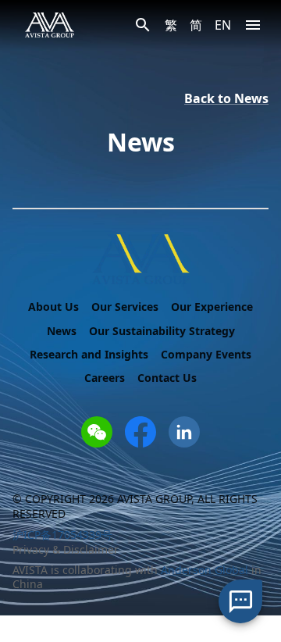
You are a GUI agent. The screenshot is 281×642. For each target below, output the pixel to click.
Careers (104, 378)
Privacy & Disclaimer (65, 549)
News (61, 331)
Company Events (206, 355)
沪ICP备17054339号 (62, 534)
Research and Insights (89, 355)
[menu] (253, 25)
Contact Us (167, 378)
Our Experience (212, 307)
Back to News (226, 99)
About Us (53, 307)
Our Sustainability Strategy (162, 331)
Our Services (124, 307)
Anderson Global (204, 569)
